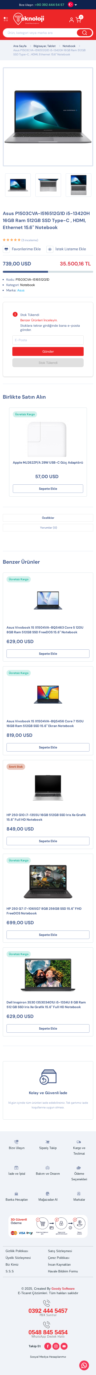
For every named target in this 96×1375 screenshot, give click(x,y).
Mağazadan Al (48, 1199)
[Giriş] (72, 21)
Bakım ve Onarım (48, 1173)
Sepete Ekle (48, 489)
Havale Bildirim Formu (63, 1271)
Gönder (48, 351)
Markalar (79, 1199)
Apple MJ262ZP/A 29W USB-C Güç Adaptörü (48, 462)
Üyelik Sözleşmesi (18, 1258)
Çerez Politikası (58, 1258)
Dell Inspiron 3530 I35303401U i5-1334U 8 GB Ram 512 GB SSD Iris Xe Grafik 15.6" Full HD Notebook (46, 1004)
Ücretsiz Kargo (25, 414)
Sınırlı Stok (16, 767)
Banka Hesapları (17, 1199)
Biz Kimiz (12, 1264)
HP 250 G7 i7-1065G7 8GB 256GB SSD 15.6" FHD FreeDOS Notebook (44, 910)
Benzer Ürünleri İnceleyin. (39, 320)
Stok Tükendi (48, 363)
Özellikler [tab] (48, 518)
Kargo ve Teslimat (79, 1150)
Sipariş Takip (48, 1148)
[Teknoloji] (31, 19)
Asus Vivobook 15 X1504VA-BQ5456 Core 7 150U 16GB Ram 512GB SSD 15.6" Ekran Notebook (45, 723)
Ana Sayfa (20, 46)
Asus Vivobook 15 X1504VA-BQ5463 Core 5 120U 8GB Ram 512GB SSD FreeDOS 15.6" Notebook (45, 629)
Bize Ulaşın (16, 1148)
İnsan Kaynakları (59, 1264)
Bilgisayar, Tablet (45, 46)
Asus (20, 290)
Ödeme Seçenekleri (79, 1176)
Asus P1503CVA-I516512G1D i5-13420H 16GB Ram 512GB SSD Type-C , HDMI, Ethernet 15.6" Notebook (49, 52)
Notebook (69, 46)
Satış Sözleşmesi (60, 1251)
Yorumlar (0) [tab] (48, 528)
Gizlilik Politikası (17, 1251)
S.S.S (10, 1271)
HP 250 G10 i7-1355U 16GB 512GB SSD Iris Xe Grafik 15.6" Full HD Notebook (46, 817)
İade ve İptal (16, 1173)
